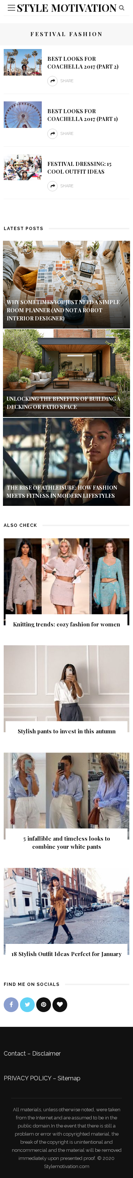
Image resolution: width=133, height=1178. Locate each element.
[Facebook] (11, 1004)
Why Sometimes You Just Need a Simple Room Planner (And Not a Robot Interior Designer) (63, 310)
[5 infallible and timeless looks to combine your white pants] (66, 795)
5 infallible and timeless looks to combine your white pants (66, 843)
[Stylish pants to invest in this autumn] (66, 688)
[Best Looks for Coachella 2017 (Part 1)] (23, 114)
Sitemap (69, 1078)
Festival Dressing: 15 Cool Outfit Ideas (79, 167)
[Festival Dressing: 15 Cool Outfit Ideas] (23, 166)
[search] (122, 7)
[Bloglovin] (59, 1004)
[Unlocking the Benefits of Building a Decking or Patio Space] (66, 372)
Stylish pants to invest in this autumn (67, 731)
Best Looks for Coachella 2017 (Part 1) (82, 114)
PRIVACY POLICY (27, 1078)
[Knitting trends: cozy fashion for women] (66, 581)
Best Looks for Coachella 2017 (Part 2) (83, 62)
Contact (15, 1053)
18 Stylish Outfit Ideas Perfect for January (66, 954)
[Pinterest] (43, 1004)
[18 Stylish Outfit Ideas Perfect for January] (66, 910)
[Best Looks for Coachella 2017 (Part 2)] (23, 61)
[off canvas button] (11, 7)
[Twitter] (27, 1004)
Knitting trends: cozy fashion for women (66, 624)
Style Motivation (67, 7)
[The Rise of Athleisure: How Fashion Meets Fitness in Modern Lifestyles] (66, 461)
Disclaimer (46, 1053)
